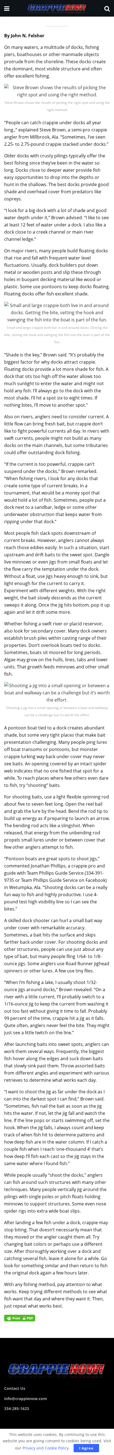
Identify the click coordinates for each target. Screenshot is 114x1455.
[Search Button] (107, 8)
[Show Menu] (6, 8)
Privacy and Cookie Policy (45, 1448)
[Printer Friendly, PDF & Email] (19, 1317)
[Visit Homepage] (56, 8)
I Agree (86, 1448)
